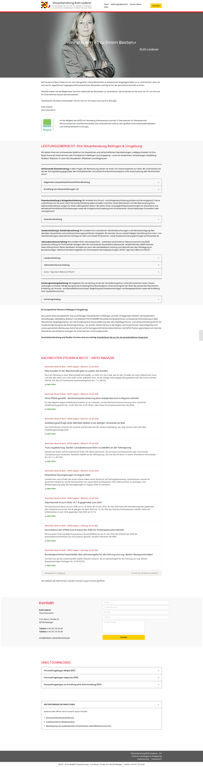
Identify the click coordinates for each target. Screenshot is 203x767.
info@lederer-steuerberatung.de (54, 638)
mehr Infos (51, 384)
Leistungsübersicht (119, 4)
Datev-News (135, 4)
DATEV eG (61, 573)
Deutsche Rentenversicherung (60, 717)
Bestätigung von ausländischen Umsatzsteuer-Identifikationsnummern (78, 726)
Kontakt (156, 6)
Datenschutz (143, 759)
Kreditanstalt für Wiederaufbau (60, 722)
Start (106, 4)
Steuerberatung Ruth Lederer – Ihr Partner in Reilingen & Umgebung (146, 754)
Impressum (156, 759)
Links (106, 7)
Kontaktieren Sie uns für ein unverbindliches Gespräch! (122, 337)
